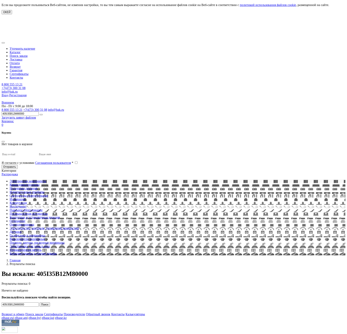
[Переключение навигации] (3, 42)
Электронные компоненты (28, 181)
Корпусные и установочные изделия (35, 217)
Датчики (15, 231)
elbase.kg (48, 318)
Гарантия (16, 70)
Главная (15, 260)
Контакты (16, 77)
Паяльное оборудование (26, 210)
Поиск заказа (19, 56)
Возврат (15, 66)
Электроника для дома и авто (30, 246)
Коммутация (18, 203)
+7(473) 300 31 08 (14, 88)
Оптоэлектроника (22, 224)
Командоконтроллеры (25, 184)
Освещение (17, 221)
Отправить (9, 166)
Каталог (15, 52)
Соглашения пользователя (53, 162)
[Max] (4, 308)
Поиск (44, 304)
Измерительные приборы (27, 192)
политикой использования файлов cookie (268, 5)
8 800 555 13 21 (12, 84)
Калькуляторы (135, 314)
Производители (74, 314)
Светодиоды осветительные (29, 195)
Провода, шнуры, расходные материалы (37, 242)
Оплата (15, 63)
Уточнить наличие (22, 48)
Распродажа (10, 174)
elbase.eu (7, 318)
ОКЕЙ (6, 12)
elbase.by (34, 318)
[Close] (3, 141)
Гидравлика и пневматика (27, 235)
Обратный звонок (98, 314)
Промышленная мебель (26, 250)
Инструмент (18, 206)
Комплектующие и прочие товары (33, 253)
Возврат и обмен (13, 314)
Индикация (17, 199)
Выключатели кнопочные (27, 239)
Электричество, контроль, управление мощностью (44, 228)
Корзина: (8, 121)
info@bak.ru (10, 91)
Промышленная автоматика (29, 213)
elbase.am (21, 318)
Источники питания (23, 188)
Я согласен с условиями (37, 162)
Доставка (16, 59)
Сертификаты (19, 74)
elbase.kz (61, 318)
